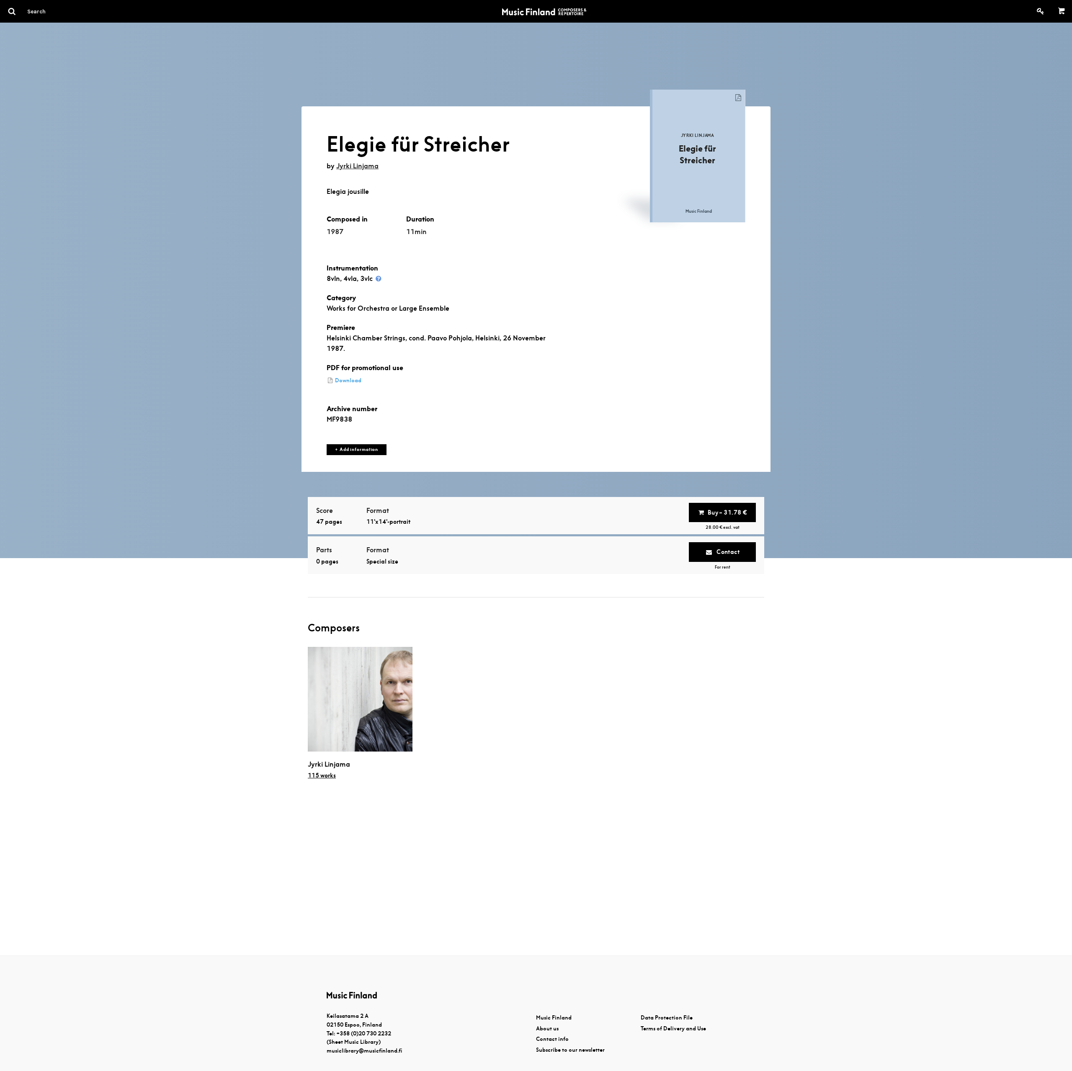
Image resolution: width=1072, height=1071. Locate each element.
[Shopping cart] (1061, 11)
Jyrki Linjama (357, 166)
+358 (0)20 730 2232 (363, 1033)
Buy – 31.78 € (727, 512)
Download (347, 380)
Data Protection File (667, 1017)
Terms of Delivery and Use (673, 1028)
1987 (335, 231)
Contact (727, 552)
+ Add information (356, 449)
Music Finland (554, 1017)
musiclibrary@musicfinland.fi (364, 1050)
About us (547, 1028)
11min (416, 231)
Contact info (552, 1039)
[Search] (51, 11)
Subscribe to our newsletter (570, 1049)
